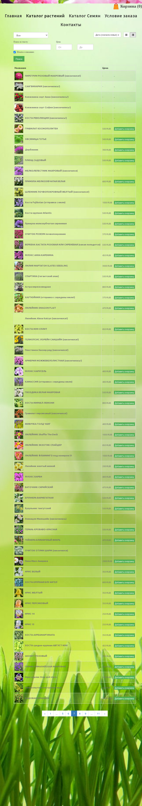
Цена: (58, 42)
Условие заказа (121, 16)
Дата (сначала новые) (107, 34)
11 (98, 713)
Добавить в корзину (124, 128)
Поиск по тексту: (21, 42)
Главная (13, 16)
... (57, 713)
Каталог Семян (85, 16)
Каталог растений (45, 16)
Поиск (19, 59)
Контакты (71, 24)
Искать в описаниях (25, 52)
